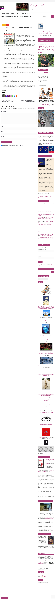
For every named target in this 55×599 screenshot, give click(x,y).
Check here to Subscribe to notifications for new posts (13, 145)
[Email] (5, 96)
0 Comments (21, 32)
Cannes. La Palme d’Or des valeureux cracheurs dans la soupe (45, 218)
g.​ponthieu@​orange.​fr (47, 559)
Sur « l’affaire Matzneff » (7, 18)
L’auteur (12, 13)
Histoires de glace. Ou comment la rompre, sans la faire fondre (8, 101)
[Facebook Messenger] (14, 96)
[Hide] (0, 9)
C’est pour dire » (41, 562)
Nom (2, 126)
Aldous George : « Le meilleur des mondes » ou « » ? (20, 1)
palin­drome (51, 427)
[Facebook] (7, 96)
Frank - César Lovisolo (42, 224)
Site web (2, 136)
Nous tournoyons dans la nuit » (9, 16)
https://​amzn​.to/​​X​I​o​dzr (42, 473)
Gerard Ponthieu (41, 217)
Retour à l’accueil (5, 13)
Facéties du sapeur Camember (45, 104)
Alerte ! (8, 25)
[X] (9, 96)
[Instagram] (10, 96)
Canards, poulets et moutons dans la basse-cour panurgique (28, 101)
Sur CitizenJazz (20, 18)
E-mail (2, 131)
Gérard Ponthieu (11, 32)
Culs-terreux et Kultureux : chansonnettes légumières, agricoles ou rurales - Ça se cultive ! (46, 238)
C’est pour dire (38, 5)
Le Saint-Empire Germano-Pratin (46, 235)
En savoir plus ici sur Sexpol (42, 550)
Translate (45, 576)
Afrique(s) (3, 25)
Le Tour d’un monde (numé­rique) (47, 517)
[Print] (16, 96)
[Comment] (3, 96)
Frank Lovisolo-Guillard (42, 213)
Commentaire (4, 111)
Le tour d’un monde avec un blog (23, 13)
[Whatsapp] (12, 96)
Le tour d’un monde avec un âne (24, 16)
